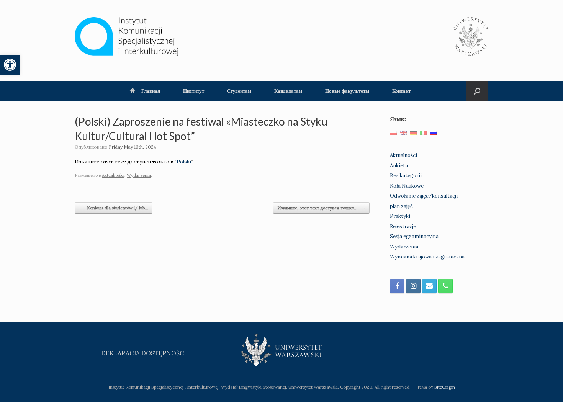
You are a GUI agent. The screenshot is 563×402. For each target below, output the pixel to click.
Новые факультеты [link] (347, 91)
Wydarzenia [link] (139, 175)
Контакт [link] (401, 91)
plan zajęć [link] (401, 206)
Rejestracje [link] (403, 226)
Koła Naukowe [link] (407, 186)
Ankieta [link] (399, 165)
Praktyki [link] (400, 216)
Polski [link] (184, 162)
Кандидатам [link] (288, 91)
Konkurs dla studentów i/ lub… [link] (113, 208)
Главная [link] (150, 91)
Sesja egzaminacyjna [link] (414, 236)
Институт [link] (193, 91)
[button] (477, 91)
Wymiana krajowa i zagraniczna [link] (427, 256)
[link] (10, 65)
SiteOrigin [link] (444, 387)
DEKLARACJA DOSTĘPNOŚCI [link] (143, 353)
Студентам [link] (239, 91)
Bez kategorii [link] (406, 175)
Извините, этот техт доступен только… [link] (321, 208)
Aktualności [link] (113, 175)
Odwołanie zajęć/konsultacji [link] (424, 196)
